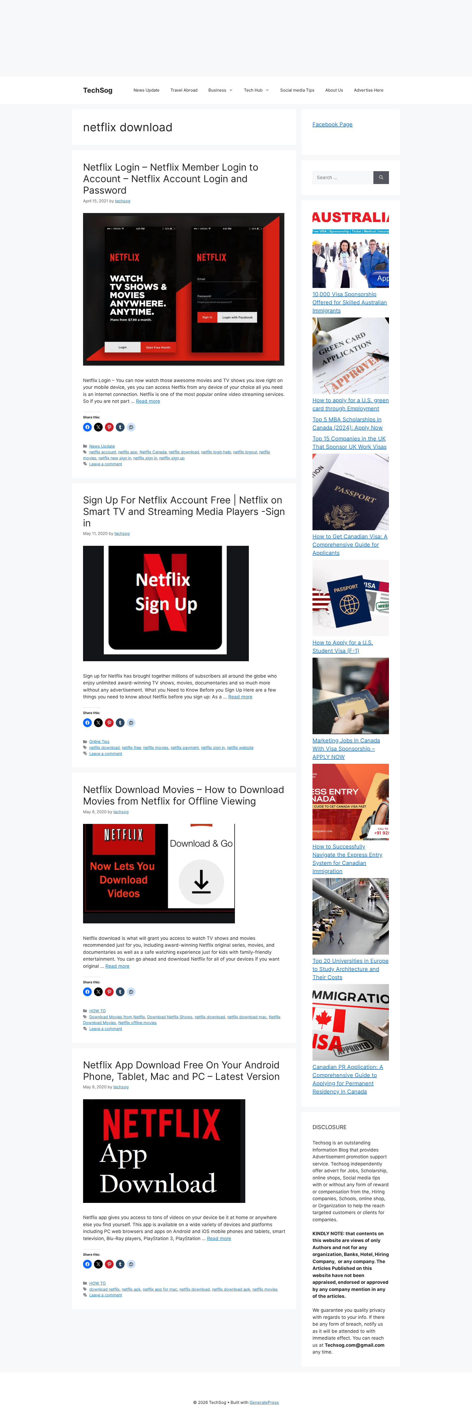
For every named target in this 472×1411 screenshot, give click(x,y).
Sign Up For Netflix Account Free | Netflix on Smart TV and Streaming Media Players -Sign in (184, 511)
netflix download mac (247, 1016)
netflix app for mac (160, 1289)
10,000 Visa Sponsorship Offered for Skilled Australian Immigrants (349, 302)
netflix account (102, 452)
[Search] (381, 177)
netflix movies (156, 747)
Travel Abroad (183, 90)
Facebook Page (332, 124)
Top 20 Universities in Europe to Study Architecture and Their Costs (350, 969)
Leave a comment (105, 464)
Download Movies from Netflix (117, 1016)
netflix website (240, 747)
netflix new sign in (115, 458)
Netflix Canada (153, 452)
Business (217, 90)
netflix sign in (145, 458)
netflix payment (185, 747)
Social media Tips (297, 90)
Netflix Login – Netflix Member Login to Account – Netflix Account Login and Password (170, 178)
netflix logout (245, 452)
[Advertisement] (164, 38)
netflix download (184, 452)
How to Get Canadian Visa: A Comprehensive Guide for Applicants (350, 544)
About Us (334, 90)
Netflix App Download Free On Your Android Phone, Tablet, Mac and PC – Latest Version (181, 1070)
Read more (148, 401)
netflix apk (131, 1289)
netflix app (127, 452)
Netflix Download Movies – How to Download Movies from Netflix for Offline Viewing (183, 795)
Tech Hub (253, 90)
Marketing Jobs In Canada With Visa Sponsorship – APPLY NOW (346, 748)
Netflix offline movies (137, 1022)
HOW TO (97, 1010)
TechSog (98, 90)
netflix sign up (172, 458)
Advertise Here (369, 90)
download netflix (104, 1289)
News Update (147, 90)
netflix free (131, 747)
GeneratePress (264, 1402)
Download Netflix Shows (170, 1016)
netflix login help (216, 452)
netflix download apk (231, 1289)
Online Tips (99, 741)
